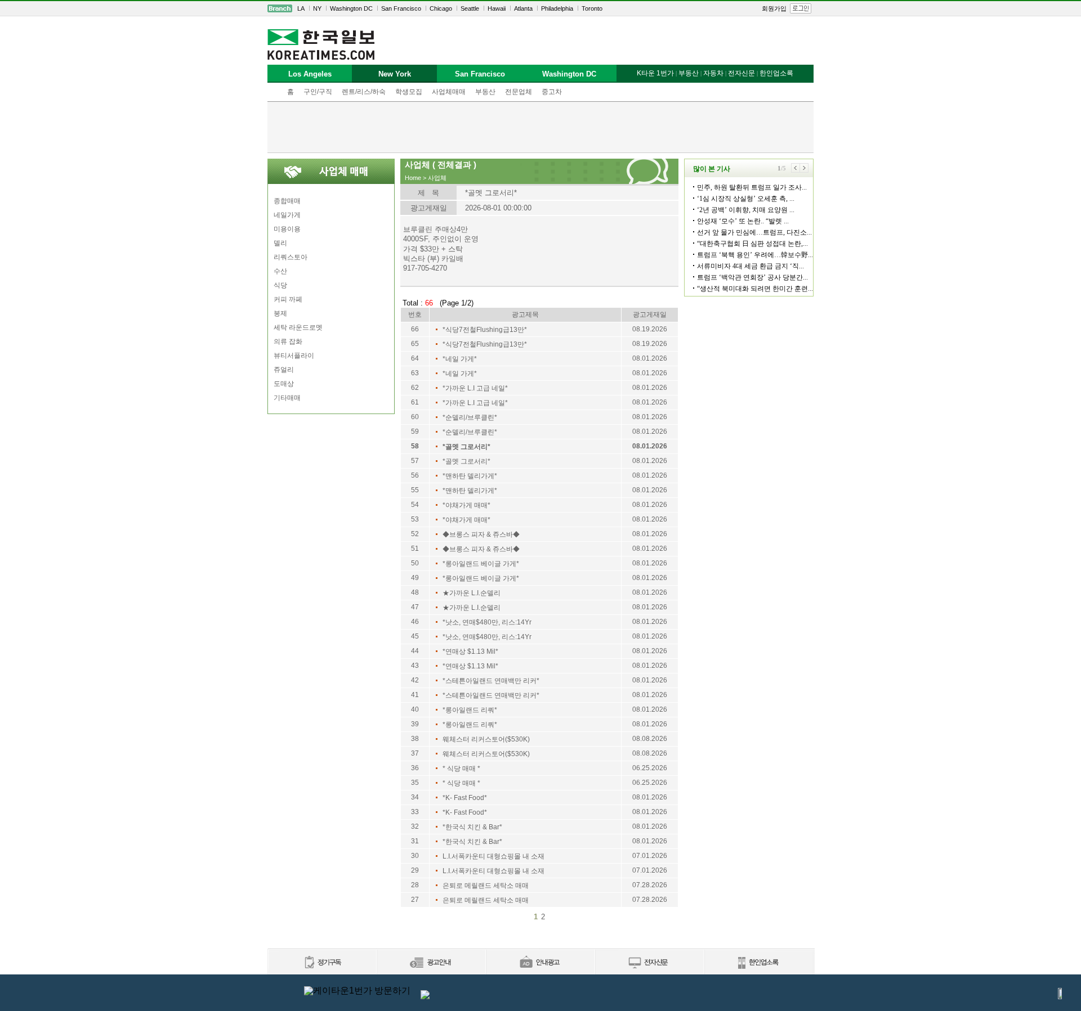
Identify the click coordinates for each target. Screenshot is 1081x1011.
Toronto (592, 8)
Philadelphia (557, 8)
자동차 (713, 73)
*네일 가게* (460, 359)
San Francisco (401, 8)
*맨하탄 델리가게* (470, 476)
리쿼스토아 (290, 257)
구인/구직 (317, 92)
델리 (280, 243)
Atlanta (523, 8)
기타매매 (287, 398)
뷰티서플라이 (294, 356)
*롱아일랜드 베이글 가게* (481, 564)
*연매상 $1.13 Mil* (470, 651)
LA (301, 8)
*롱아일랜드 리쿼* (470, 710)
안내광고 (540, 963)
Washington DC (351, 8)
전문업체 (518, 92)
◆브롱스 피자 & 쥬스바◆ (481, 534)
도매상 (284, 384)
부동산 (485, 92)
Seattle (470, 8)
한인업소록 (776, 73)
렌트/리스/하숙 (364, 92)
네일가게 (287, 215)
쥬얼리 (284, 370)
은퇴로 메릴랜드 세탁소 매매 (486, 885)
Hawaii (497, 8)
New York (394, 74)
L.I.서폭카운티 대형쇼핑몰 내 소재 (493, 856)
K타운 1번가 (655, 73)
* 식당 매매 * (461, 768)
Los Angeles (310, 74)
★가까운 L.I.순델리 (472, 593)
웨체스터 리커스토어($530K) (486, 739)
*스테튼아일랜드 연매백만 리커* (491, 681)
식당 (280, 285)
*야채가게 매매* (466, 505)
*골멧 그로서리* (466, 447)
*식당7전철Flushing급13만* (485, 330)
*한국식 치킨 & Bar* (472, 827)
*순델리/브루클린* (470, 417)
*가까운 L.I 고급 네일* (475, 388)
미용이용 (287, 229)
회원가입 (774, 8)
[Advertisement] (540, 127)
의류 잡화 (288, 341)
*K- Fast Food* (465, 798)
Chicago (441, 8)
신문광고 (430, 963)
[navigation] (540, 8)
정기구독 (321, 963)
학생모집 (408, 92)
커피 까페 (288, 299)
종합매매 (287, 201)
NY (317, 8)
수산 (280, 271)
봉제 (280, 313)
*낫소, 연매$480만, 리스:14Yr (487, 622)
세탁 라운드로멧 (298, 327)
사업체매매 (449, 92)
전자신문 (741, 73)
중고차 (552, 92)
